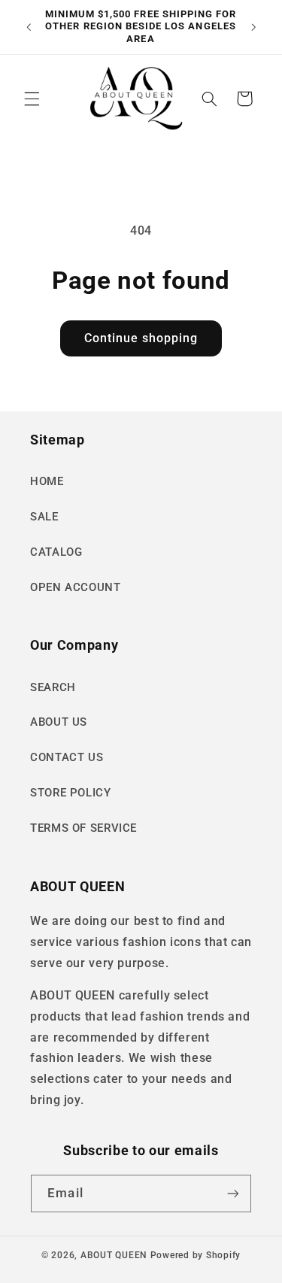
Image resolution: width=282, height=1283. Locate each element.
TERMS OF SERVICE (83, 828)
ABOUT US (58, 722)
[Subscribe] (232, 1193)
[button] (31, 98)
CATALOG (56, 552)
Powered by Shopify (195, 1255)
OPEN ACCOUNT (75, 587)
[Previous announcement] (28, 27)
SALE (44, 516)
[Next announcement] (253, 27)
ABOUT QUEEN (113, 1255)
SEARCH (53, 687)
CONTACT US (66, 757)
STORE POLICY (70, 792)
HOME (47, 481)
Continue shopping (141, 338)
